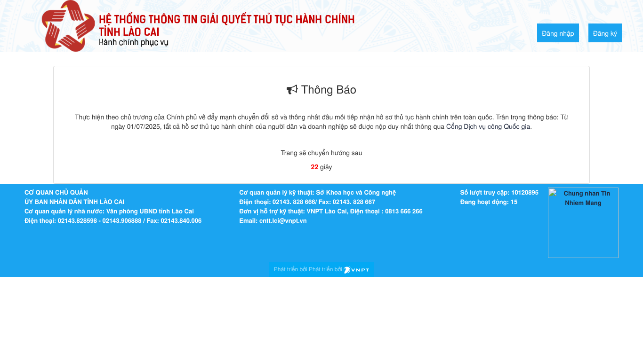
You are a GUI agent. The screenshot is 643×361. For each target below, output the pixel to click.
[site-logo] (198, 25)
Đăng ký (605, 33)
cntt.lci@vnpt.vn (283, 220)
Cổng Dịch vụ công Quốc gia (488, 126)
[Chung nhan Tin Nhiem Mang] (583, 222)
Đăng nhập (558, 33)
